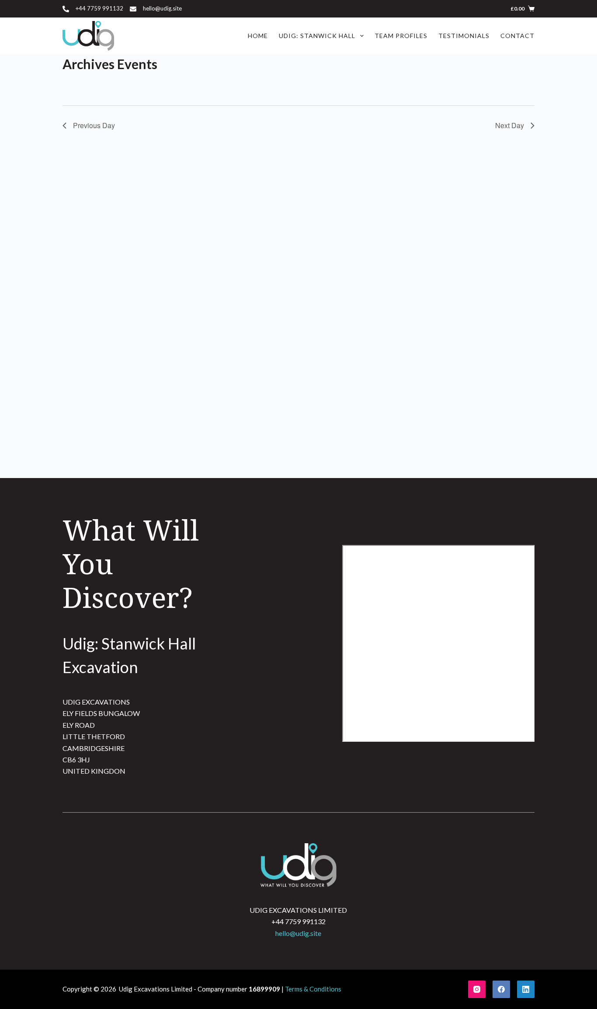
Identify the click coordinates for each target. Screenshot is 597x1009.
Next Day (509, 125)
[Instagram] (477, 989)
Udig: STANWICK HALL (317, 35)
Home (258, 35)
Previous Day (94, 125)
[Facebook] (501, 989)
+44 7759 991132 (99, 8)
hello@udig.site (162, 8)
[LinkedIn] (526, 989)
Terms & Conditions (313, 989)
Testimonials (463, 35)
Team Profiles (401, 35)
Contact (517, 35)
